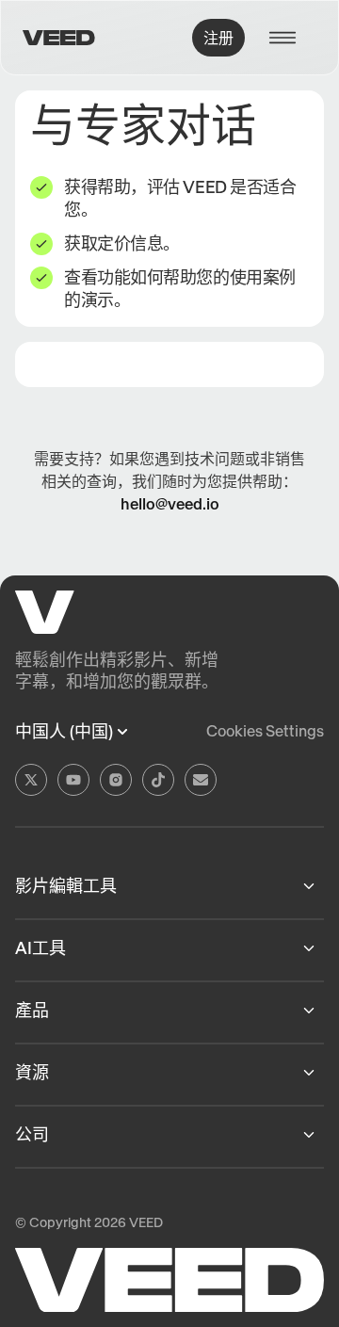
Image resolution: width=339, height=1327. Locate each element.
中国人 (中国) (64, 731)
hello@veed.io (170, 503)
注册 (218, 37)
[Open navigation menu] (288, 37)
